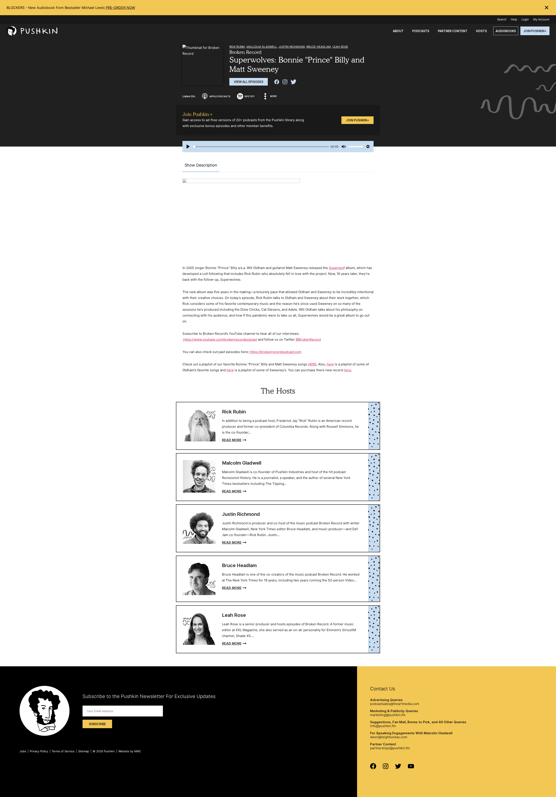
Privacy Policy (39, 751)
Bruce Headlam (318, 46)
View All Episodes (248, 82)
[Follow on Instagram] (386, 768)
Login (525, 19)
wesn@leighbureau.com (388, 737)
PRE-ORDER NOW (120, 7)
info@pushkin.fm (383, 726)
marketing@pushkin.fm (387, 715)
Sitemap (83, 751)
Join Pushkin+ (357, 120)
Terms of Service (63, 751)
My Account (541, 19)
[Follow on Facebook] (373, 768)
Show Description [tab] (201, 165)
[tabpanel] (278, 276)
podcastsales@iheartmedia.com (394, 704)
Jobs (23, 751)
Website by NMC (129, 751)
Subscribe (97, 724)
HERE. (312, 364)
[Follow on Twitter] (398, 768)
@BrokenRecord (308, 339)
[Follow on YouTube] (411, 767)
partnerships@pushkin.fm (390, 748)
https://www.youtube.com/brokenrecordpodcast (219, 339)
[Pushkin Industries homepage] (32, 31)
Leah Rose (340, 46)
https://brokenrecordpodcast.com (275, 352)
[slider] (261, 147)
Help (514, 19)
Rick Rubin (237, 46)
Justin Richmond (292, 46)
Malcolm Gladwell (262, 46)
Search (501, 19)
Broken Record (245, 52)
